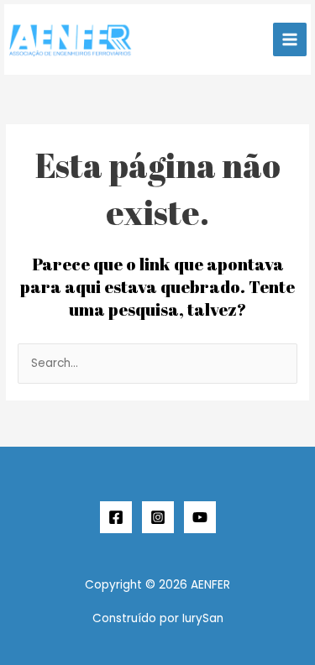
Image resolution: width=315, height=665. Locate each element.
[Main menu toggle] (290, 40)
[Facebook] (116, 517)
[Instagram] (158, 517)
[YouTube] (200, 517)
